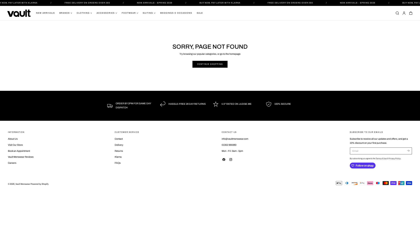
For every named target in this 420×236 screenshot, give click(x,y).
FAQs (118, 163)
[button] (397, 13)
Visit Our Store (15, 145)
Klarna (118, 157)
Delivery (119, 145)
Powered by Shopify (40, 184)
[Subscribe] (408, 150)
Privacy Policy (394, 158)
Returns (119, 151)
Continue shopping (210, 64)
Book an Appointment (19, 151)
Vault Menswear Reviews (20, 157)
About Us (13, 139)
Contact (119, 139)
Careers (12, 163)
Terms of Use (381, 158)
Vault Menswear (22, 184)
